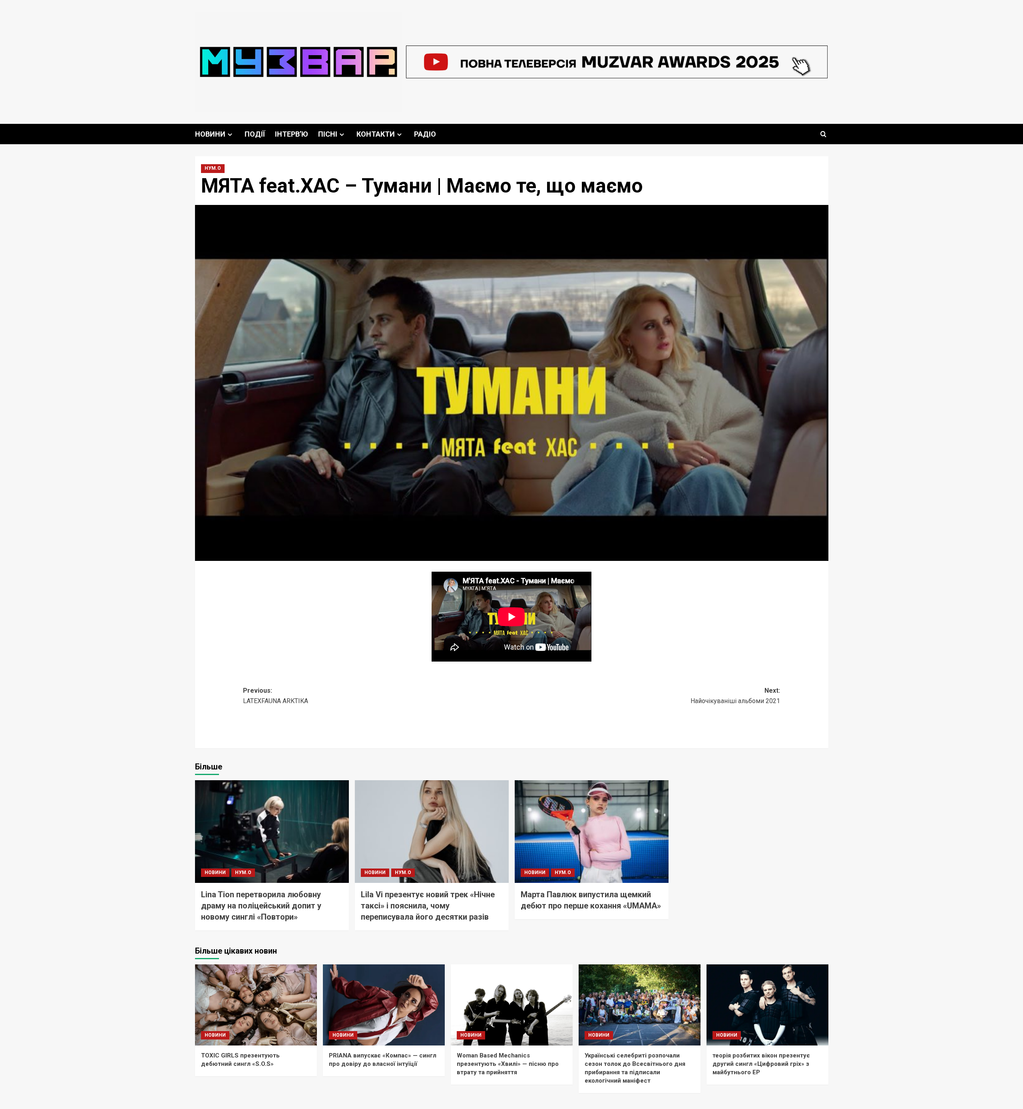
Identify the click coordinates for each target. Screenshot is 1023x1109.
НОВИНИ (210, 134)
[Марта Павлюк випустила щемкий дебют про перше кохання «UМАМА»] (592, 831)
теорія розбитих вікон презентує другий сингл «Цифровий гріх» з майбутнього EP (761, 1064)
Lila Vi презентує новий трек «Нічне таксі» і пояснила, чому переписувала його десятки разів (428, 906)
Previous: (275, 696)
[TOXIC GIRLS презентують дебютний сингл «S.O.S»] (256, 1004)
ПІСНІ (327, 134)
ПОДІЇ (255, 134)
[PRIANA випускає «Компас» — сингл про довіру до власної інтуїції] (384, 1004)
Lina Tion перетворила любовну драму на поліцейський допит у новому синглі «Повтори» (261, 906)
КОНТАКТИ (375, 134)
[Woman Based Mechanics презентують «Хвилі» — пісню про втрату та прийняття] (512, 1004)
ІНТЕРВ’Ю (291, 134)
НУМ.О (213, 168)
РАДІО (425, 134)
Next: (735, 696)
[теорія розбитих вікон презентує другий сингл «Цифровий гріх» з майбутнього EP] (767, 1004)
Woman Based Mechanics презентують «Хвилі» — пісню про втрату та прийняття (508, 1064)
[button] (823, 134)
